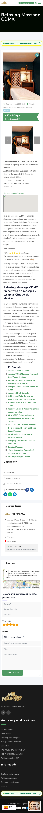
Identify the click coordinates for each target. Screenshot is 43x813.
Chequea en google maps (13, 193)
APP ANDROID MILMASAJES (12, 754)
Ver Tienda (11, 537)
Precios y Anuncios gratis (10, 738)
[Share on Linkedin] (5, 494)
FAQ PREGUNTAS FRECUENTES (13, 750)
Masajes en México (24, 107)
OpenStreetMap (26, 588)
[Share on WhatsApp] (10, 494)
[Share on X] (32, 490)
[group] (21, 43)
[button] (24, 583)
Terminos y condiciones (10, 782)
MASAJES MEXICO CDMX (18, 371)
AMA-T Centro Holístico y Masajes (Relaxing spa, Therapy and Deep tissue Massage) (22, 428)
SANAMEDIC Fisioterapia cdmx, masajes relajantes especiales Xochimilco (21, 418)
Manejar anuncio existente (11, 742)
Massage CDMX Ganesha (18, 393)
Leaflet (16, 588)
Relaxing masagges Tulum (19, 456)
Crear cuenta (6, 734)
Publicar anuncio (7, 730)
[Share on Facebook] (27, 490)
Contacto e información (10, 774)
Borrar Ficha (5, 746)
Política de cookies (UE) (10, 758)
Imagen (5, 631)
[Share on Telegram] (15, 494)
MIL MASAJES (18, 514)
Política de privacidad (9, 778)
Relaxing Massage (15, 447)
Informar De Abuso (14, 484)
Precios (4, 786)
